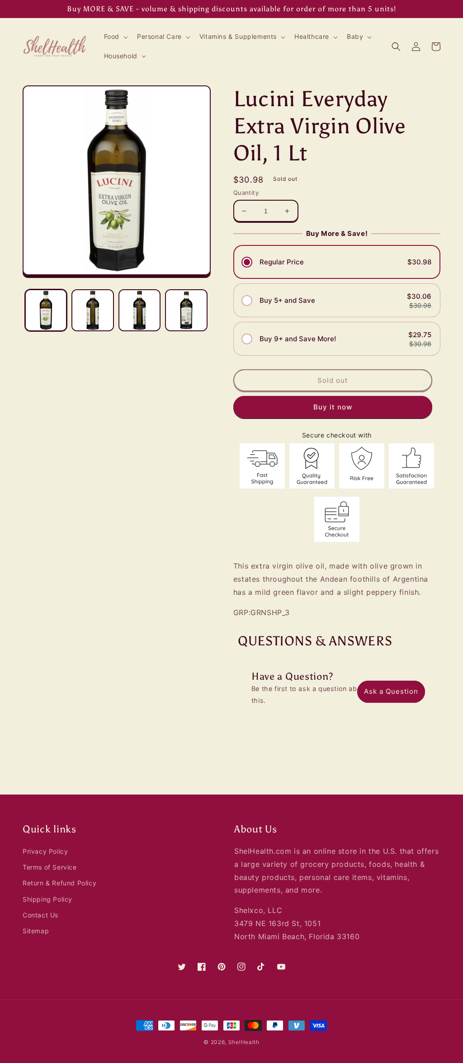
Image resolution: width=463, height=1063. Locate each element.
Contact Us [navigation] (40, 915)
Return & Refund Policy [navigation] (59, 883)
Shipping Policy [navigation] (47, 899)
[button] (115, 36)
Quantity (246, 192)
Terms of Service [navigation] (50, 867)
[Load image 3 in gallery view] (139, 310)
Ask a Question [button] (391, 691)
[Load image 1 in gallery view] (46, 310)
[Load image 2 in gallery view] (92, 310)
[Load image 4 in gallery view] (186, 310)
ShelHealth (244, 1042)
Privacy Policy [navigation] (45, 851)
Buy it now (332, 407)
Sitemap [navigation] (36, 931)
